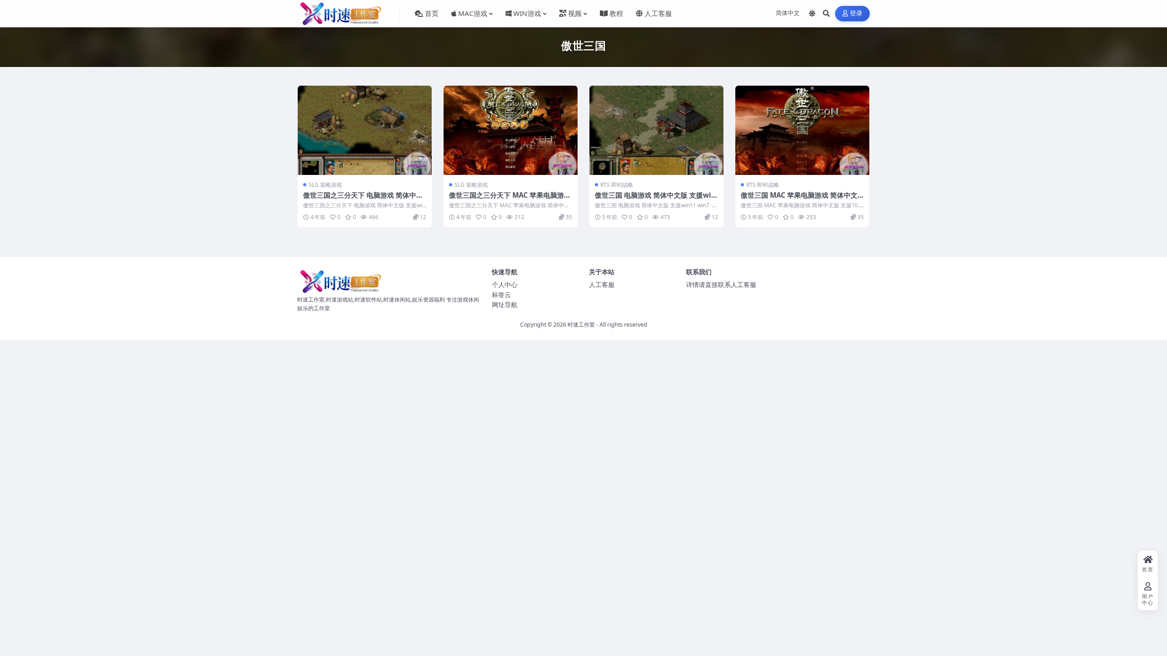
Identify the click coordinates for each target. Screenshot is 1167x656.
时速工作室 (581, 324)
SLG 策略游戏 (325, 185)
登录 (856, 13)
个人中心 (504, 284)
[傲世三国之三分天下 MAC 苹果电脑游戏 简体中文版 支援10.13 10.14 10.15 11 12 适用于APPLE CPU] (511, 130)
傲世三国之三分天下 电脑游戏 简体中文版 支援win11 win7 (363, 199)
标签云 (501, 294)
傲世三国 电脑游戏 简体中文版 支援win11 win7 (655, 199)
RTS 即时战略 (616, 185)
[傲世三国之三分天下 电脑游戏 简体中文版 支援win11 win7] (365, 130)
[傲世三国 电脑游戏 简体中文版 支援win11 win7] (656, 130)
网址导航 (504, 304)
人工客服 (601, 284)
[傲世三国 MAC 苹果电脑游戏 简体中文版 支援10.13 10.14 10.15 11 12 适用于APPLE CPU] (802, 130)
